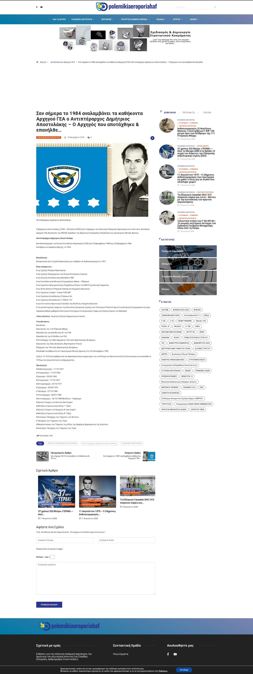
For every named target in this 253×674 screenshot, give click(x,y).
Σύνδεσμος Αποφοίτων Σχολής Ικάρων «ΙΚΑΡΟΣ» (182, 398)
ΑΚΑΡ (202, 332)
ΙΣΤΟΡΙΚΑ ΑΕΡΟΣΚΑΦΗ (171, 371)
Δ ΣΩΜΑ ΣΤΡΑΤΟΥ (202, 349)
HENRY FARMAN (185, 321)
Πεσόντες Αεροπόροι (89, 504)
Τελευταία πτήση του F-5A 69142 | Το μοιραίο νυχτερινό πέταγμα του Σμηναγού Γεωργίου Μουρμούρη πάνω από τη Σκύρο (196, 224)
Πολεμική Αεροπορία (81, 19)
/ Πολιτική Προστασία (204, 192)
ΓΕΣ (162, 343)
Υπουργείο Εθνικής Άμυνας (134, 19)
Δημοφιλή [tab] (170, 112)
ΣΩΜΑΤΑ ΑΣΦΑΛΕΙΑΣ (170, 393)
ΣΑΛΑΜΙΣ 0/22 (189, 387)
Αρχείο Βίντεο (66, 504)
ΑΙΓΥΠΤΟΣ (190, 332)
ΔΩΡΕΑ (164, 354)
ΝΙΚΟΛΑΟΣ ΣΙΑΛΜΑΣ (170, 387)
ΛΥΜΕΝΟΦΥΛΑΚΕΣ (169, 376)
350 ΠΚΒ (164, 310)
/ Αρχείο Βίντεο (202, 146)
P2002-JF (165, 326)
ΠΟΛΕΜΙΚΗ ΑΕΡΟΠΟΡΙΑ (132, 443)
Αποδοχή (184, 670)
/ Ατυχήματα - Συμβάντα (187, 123)
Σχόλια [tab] (207, 112)
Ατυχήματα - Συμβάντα (90, 500)
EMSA (206, 315)
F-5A (163, 321)
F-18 (172, 321)
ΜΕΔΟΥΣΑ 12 (187, 376)
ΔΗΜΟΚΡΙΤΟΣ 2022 (202, 343)
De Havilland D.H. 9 (191, 315)
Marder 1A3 (201, 321)
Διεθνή (193, 19)
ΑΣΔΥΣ (176, 337)
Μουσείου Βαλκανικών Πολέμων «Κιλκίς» (179, 382)
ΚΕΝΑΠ (188, 371)
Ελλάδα (160, 19)
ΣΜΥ (202, 387)
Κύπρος (176, 19)
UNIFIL (197, 326)
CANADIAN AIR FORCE (170, 315)
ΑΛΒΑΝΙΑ (165, 337)
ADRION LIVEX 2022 (181, 310)
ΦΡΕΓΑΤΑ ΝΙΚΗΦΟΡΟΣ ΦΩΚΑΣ (174, 409)
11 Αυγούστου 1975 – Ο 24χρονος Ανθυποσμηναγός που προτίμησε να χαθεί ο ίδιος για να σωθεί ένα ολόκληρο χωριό (195, 178)
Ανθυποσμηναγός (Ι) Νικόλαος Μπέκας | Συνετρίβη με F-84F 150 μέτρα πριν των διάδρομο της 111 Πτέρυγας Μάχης (196, 132)
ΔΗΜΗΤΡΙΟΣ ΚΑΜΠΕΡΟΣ (179, 343)
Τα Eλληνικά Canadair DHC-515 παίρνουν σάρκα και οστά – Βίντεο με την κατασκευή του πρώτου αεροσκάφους (196, 198)
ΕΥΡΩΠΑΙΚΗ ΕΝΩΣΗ (197, 360)
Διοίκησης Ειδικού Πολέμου (184, 354)
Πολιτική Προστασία (129, 493)
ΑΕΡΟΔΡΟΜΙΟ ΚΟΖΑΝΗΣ (171, 332)
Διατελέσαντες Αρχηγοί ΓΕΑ (63, 62)
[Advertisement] (126, 88)
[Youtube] (41, 7)
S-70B (188, 326)
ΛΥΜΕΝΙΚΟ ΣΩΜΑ (202, 371)
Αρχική (43, 62)
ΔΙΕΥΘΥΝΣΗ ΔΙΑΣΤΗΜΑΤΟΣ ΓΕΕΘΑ (175, 349)
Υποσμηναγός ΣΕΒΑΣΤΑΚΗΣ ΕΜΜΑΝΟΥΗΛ (193, 404)
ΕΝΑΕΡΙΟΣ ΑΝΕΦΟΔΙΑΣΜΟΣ (173, 360)
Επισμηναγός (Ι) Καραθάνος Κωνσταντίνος (179, 365)
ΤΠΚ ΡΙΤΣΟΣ (166, 404)
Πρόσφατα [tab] (189, 112)
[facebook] (36, 7)
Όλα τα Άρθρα (59, 19)
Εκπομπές (106, 19)
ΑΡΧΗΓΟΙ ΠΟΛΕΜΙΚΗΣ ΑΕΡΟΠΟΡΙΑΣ (62, 443)
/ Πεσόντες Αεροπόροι (186, 126)
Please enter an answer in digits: (49, 549)
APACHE (197, 310)
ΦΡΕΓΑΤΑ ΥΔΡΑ (197, 409)
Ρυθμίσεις (163, 671)
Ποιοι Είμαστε (120, 654)
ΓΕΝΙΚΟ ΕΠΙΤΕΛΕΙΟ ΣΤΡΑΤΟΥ (196, 337)
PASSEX (177, 326)
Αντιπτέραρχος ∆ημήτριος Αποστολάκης (99, 443)
